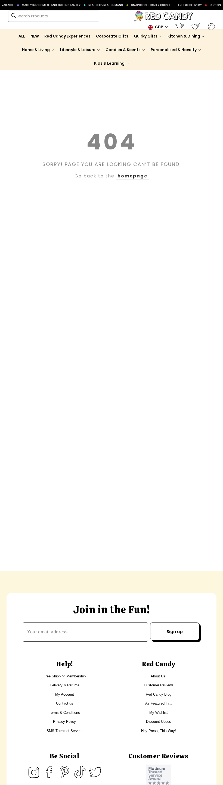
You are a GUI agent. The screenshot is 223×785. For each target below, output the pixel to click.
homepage (132, 176)
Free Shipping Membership (65, 676)
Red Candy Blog (158, 694)
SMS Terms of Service (64, 731)
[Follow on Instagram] (33, 772)
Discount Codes (158, 722)
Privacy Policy (64, 722)
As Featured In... (158, 703)
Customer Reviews (159, 685)
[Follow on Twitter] (95, 772)
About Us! (158, 676)
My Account (64, 694)
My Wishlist (158, 713)
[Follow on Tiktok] (80, 772)
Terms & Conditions (64, 713)
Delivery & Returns (64, 685)
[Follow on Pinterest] (64, 772)
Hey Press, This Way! (158, 731)
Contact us (64, 703)
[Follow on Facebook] (49, 772)
